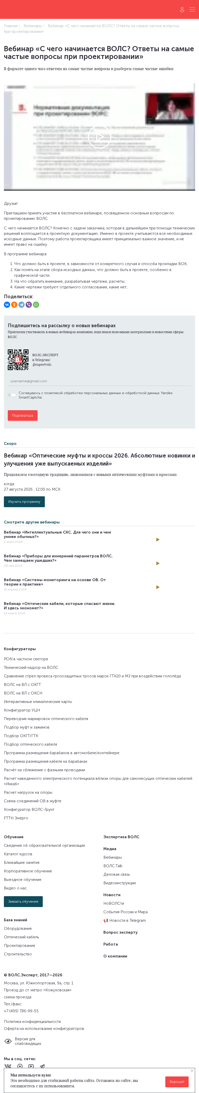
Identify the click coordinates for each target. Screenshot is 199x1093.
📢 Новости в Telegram (124, 920)
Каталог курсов (18, 854)
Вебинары (112, 857)
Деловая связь (116, 874)
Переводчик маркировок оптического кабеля (46, 718)
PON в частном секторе (26, 659)
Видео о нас (15, 888)
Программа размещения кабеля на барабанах (45, 761)
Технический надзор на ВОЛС (31, 667)
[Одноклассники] (14, 305)
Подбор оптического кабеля (30, 744)
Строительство (18, 954)
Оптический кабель (21, 937)
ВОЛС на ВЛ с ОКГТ (22, 684)
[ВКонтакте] (7, 305)
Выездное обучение (22, 879)
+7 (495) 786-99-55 (21, 1011)
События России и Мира (125, 912)
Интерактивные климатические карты (38, 701)
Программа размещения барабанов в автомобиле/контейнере (61, 753)
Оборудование (18, 928)
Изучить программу (24, 502)
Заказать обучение (23, 901)
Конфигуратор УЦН (22, 710)
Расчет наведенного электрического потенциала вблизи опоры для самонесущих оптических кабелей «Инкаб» (98, 781)
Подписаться (22, 415)
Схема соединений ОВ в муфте (32, 801)
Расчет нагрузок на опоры (28, 792)
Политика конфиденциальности (32, 1021)
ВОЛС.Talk (112, 866)
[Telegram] (21, 305)
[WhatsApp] (36, 305)
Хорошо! (177, 1082)
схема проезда (17, 997)
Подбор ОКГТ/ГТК (21, 735)
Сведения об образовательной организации (44, 845)
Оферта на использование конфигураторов (44, 1028)
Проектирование (19, 945)
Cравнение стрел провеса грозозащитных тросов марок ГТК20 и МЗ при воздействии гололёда (92, 676)
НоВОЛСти (113, 903)
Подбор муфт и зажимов (26, 727)
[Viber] (29, 305)
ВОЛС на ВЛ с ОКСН (23, 693)
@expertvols (42, 364)
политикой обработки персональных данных (82, 393)
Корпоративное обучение (28, 871)
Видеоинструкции (119, 883)
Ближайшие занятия (21, 862)
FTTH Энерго (16, 818)
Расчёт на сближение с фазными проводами (44, 770)
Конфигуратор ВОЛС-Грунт (29, 809)
